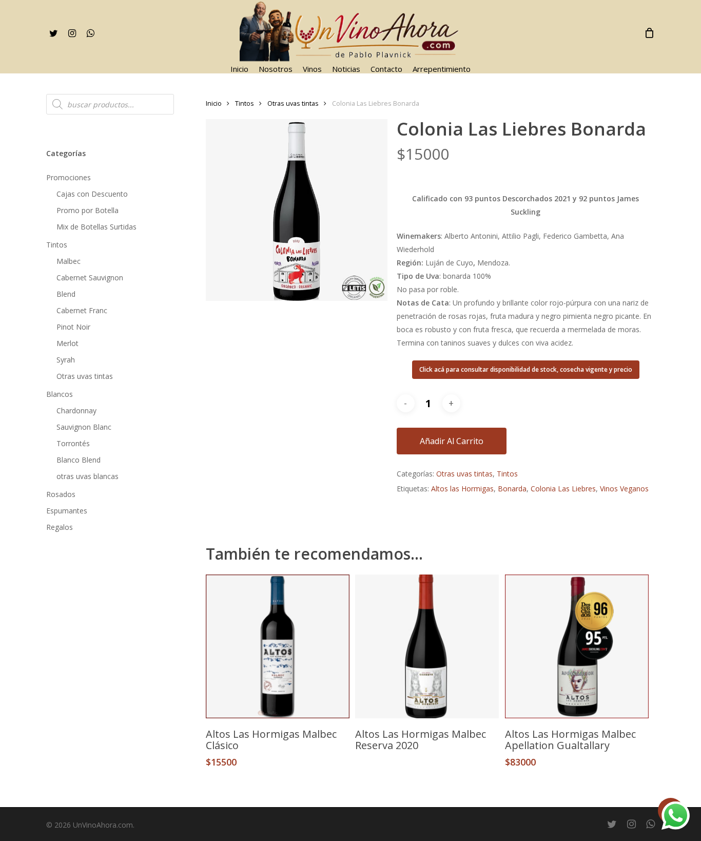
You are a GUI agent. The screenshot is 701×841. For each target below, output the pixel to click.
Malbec (68, 261)
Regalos (59, 527)
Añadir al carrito (451, 441)
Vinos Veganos (624, 488)
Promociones (68, 177)
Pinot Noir (73, 327)
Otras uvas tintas (84, 376)
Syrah (65, 360)
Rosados (60, 494)
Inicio (214, 103)
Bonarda (512, 488)
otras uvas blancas (87, 476)
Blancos (59, 394)
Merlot (67, 343)
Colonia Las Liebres (563, 488)
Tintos (56, 245)
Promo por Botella (87, 210)
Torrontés (73, 443)
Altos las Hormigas (462, 488)
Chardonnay (76, 410)
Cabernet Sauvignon (89, 277)
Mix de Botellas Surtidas (96, 227)
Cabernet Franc (81, 310)
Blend (65, 294)
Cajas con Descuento (92, 194)
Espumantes (66, 510)
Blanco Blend (78, 460)
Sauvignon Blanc (83, 427)
